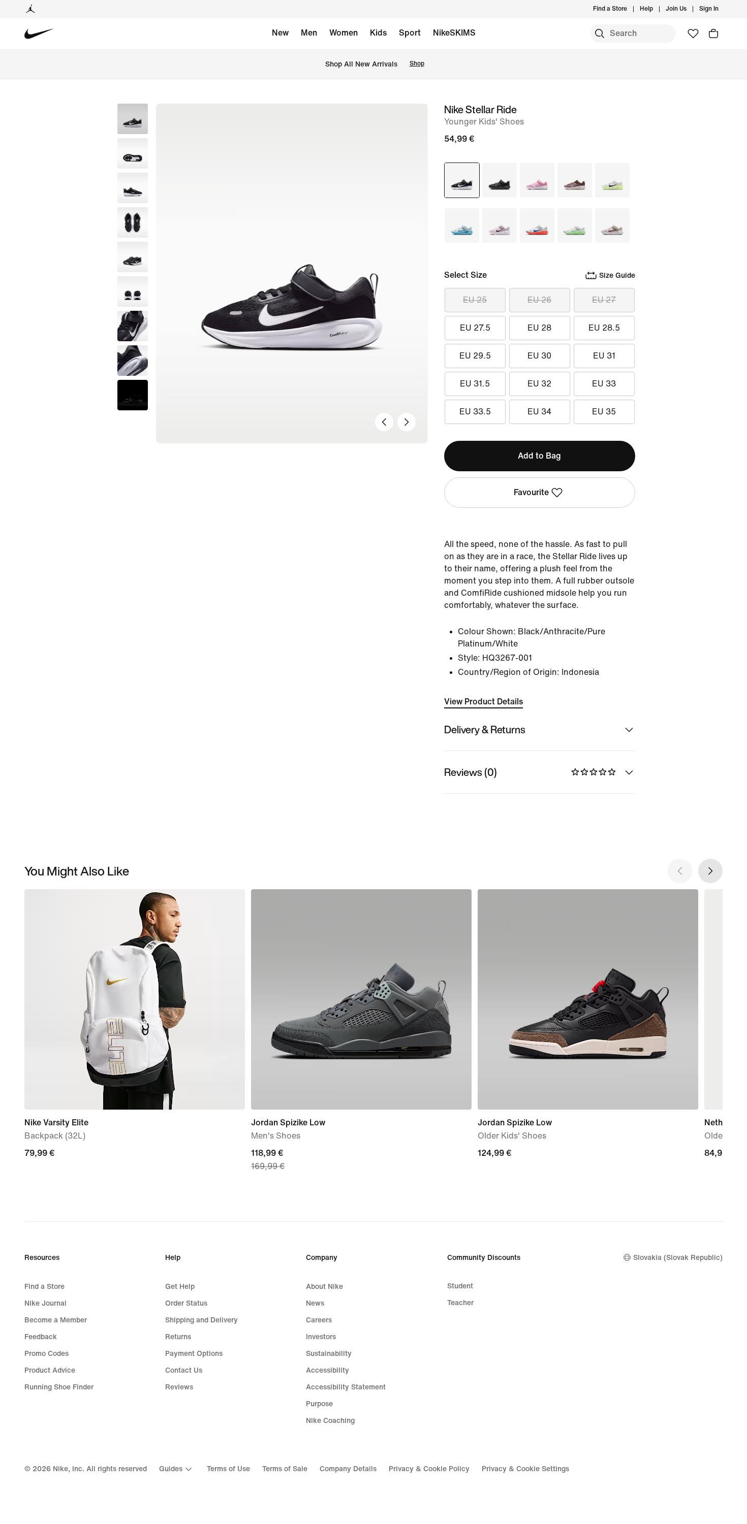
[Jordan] (30, 9)
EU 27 (604, 300)
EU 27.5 (475, 327)
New (280, 32)
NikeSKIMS (454, 32)
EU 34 (539, 411)
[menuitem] (656, 9)
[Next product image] (406, 422)
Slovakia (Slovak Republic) (678, 1257)
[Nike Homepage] (39, 34)
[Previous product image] (384, 422)
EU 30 (539, 355)
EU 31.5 (475, 383)
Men (309, 32)
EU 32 (539, 383)
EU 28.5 (604, 327)
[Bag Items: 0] (713, 33)
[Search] (599, 33)
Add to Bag (539, 455)
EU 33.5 (475, 411)
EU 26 (539, 300)
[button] (132, 153)
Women (343, 32)
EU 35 (604, 411)
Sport (410, 32)
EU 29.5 (475, 355)
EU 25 (475, 300)
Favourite (531, 492)
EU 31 (604, 355)
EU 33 (604, 383)
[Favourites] (693, 33)
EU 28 (539, 327)
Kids (378, 32)
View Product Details (483, 701)
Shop (417, 63)
